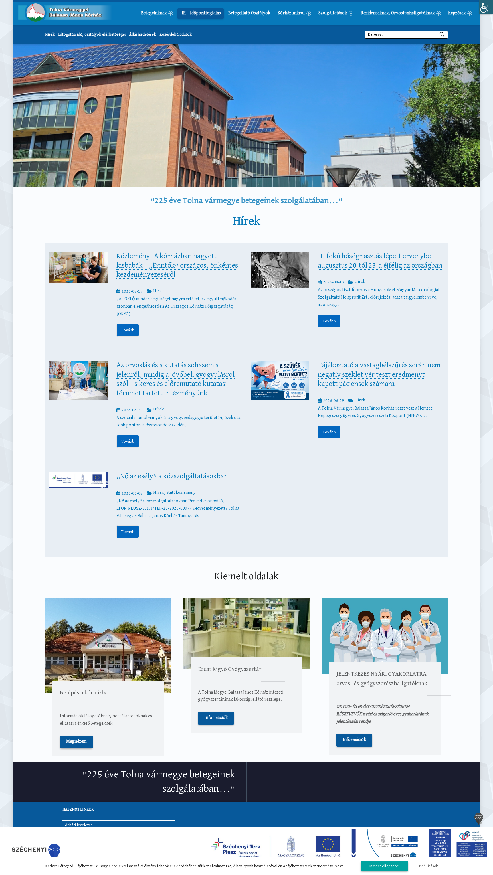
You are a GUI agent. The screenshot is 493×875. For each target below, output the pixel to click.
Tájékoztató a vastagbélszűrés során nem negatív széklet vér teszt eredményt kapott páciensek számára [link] (379, 375)
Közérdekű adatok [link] (175, 35)
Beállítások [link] (428, 866)
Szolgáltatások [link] (332, 13)
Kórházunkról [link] (291, 13)
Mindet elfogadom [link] (384, 866)
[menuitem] (157, 13)
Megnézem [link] (76, 741)
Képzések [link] (457, 13)
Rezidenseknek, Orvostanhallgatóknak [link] (398, 13)
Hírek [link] (50, 35)
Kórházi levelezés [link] (77, 825)
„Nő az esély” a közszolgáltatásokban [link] (172, 476)
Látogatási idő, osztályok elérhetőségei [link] (92, 35)
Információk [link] (216, 718)
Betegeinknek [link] (154, 13)
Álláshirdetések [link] (142, 35)
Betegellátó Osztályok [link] (249, 13)
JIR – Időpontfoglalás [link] (200, 13)
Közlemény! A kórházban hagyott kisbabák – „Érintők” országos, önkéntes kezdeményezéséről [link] (177, 265)
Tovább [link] (127, 330)
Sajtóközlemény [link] (181, 492)
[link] (486, 7)
